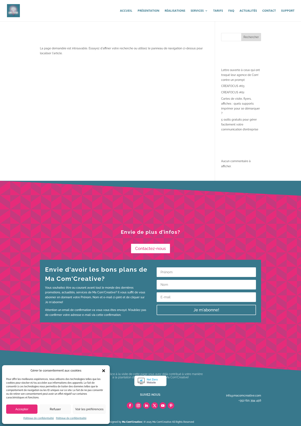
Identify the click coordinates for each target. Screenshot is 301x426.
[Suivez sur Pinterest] (171, 405)
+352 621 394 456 (250, 400)
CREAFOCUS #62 (232, 92)
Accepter (21, 409)
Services (197, 10)
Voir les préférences (89, 409)
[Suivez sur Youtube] (163, 405)
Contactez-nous (150, 248)
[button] (104, 371)
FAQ (231, 10)
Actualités (248, 10)
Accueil (126, 10)
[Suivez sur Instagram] (138, 405)
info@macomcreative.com (243, 395)
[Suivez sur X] (154, 405)
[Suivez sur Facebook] (130, 405)
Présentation (148, 10)
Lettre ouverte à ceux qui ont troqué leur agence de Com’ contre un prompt (240, 74)
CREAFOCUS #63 (232, 86)
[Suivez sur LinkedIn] (146, 405)
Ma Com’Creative (132, 421)
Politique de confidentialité (38, 418)
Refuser (55, 409)
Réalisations (175, 10)
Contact (269, 10)
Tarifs (218, 10)
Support (287, 10)
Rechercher (251, 37)
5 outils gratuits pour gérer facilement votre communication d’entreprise (239, 124)
